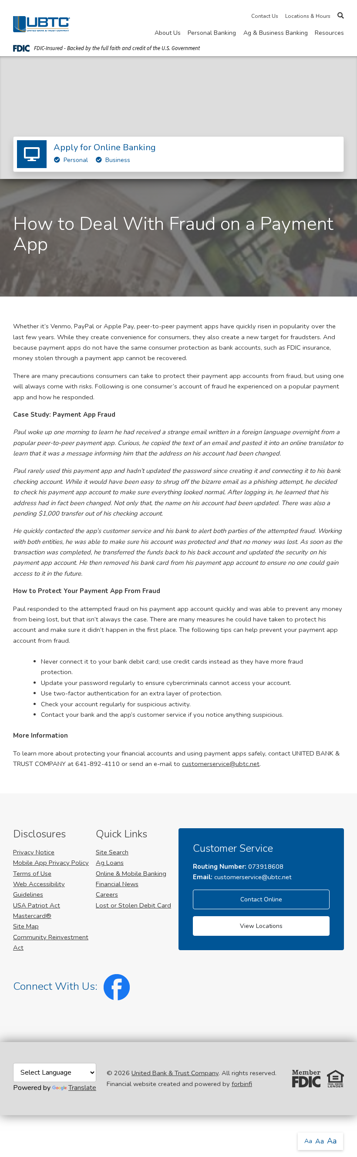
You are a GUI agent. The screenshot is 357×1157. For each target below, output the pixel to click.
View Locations (261, 926)
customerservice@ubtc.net (220, 763)
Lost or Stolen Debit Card (133, 905)
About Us (168, 33)
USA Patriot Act (36, 905)
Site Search (112, 852)
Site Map (26, 926)
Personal (76, 160)
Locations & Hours (307, 16)
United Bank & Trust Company (175, 1073)
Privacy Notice (33, 852)
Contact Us (264, 16)
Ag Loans (110, 862)
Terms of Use (32, 873)
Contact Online (261, 899)
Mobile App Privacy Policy (51, 862)
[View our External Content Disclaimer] (54, 1078)
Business (117, 160)
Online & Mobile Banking (131, 873)
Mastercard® (32, 915)
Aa (308, 1141)
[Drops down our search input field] (340, 15)
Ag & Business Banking (275, 33)
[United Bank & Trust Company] (41, 22)
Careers (107, 894)
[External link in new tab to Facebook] (115, 986)
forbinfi (242, 1083)
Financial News (117, 884)
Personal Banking (212, 33)
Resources (329, 33)
